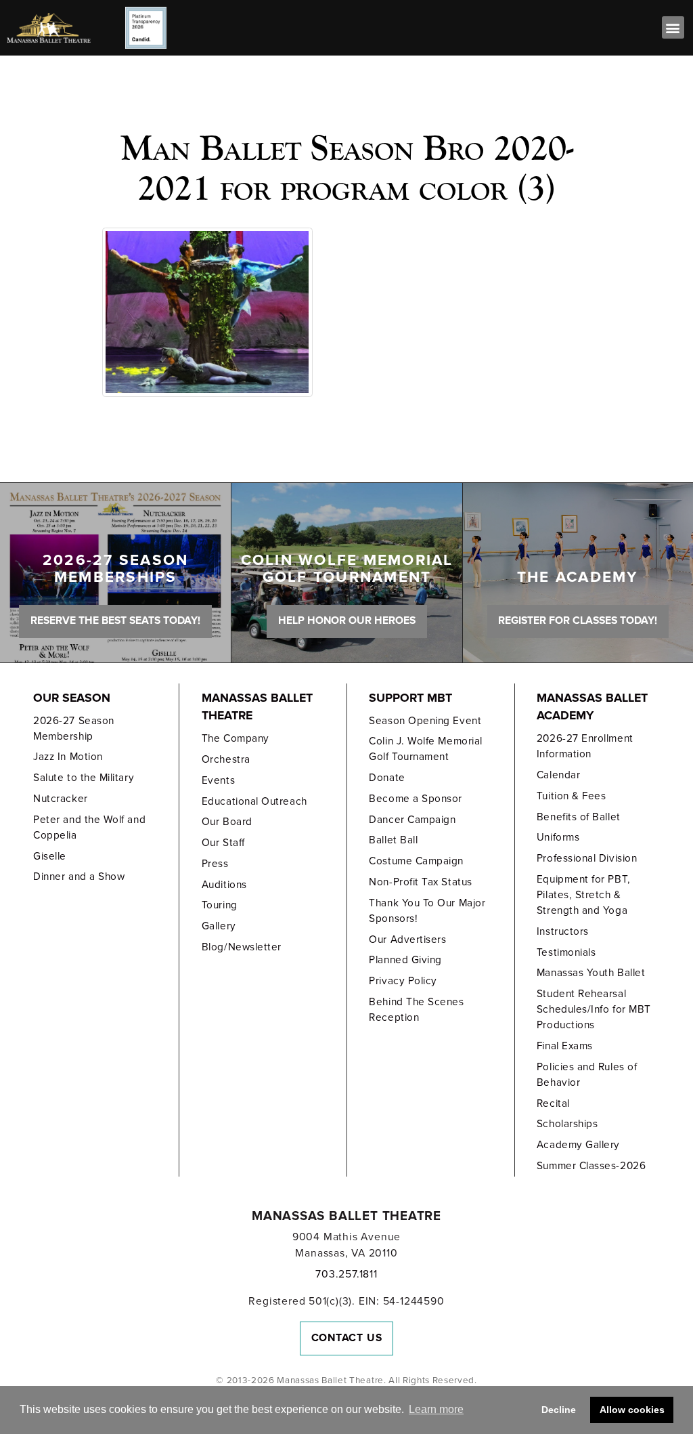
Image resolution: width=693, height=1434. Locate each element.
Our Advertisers (407, 939)
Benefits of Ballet (579, 817)
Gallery (219, 926)
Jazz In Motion (68, 757)
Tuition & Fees (571, 796)
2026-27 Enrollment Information (585, 746)
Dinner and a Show (79, 876)
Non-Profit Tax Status (420, 882)
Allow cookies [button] (632, 1409)
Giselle (49, 856)
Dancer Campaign (412, 820)
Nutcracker (60, 799)
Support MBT (410, 698)
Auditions (224, 885)
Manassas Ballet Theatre (257, 707)
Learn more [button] (436, 1409)
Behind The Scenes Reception (416, 1010)
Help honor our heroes (347, 620)
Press (215, 864)
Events (218, 780)
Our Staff (223, 843)
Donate (387, 778)
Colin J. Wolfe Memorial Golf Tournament (425, 749)
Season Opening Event (425, 721)
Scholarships (567, 1124)
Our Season (71, 698)
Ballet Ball (393, 840)
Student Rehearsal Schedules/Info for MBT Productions (594, 1009)
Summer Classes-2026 (591, 1166)
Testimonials (566, 952)
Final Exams (565, 1046)
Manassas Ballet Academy (592, 707)
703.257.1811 (346, 1274)
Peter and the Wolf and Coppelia (89, 827)
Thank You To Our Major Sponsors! (427, 911)
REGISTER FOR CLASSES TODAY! (577, 620)
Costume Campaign (416, 861)
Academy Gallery (578, 1145)
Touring (220, 905)
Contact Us (346, 1338)
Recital (553, 1103)
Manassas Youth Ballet (591, 973)
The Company (235, 738)
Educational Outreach (254, 801)
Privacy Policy (403, 981)
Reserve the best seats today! (115, 620)
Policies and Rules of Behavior (587, 1075)
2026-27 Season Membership (73, 728)
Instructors (563, 931)
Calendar (558, 775)
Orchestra (226, 759)
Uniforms (558, 837)
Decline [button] (558, 1409)
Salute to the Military (83, 778)
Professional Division (587, 858)
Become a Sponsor (415, 799)
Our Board (227, 822)
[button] (673, 27)
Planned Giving (405, 960)
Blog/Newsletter (242, 947)
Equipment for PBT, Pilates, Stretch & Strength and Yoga (584, 894)
